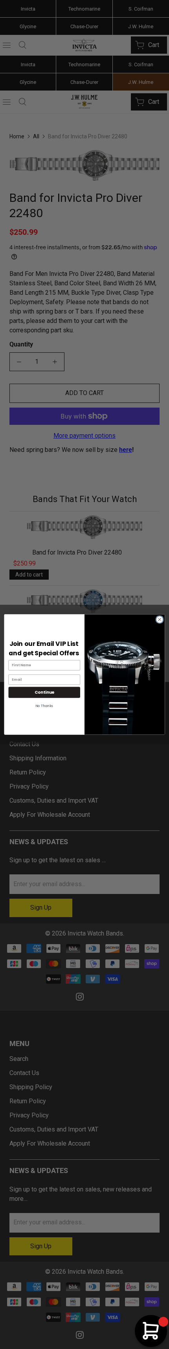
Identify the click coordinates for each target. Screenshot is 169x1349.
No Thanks (44, 706)
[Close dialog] (159, 619)
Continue (44, 692)
